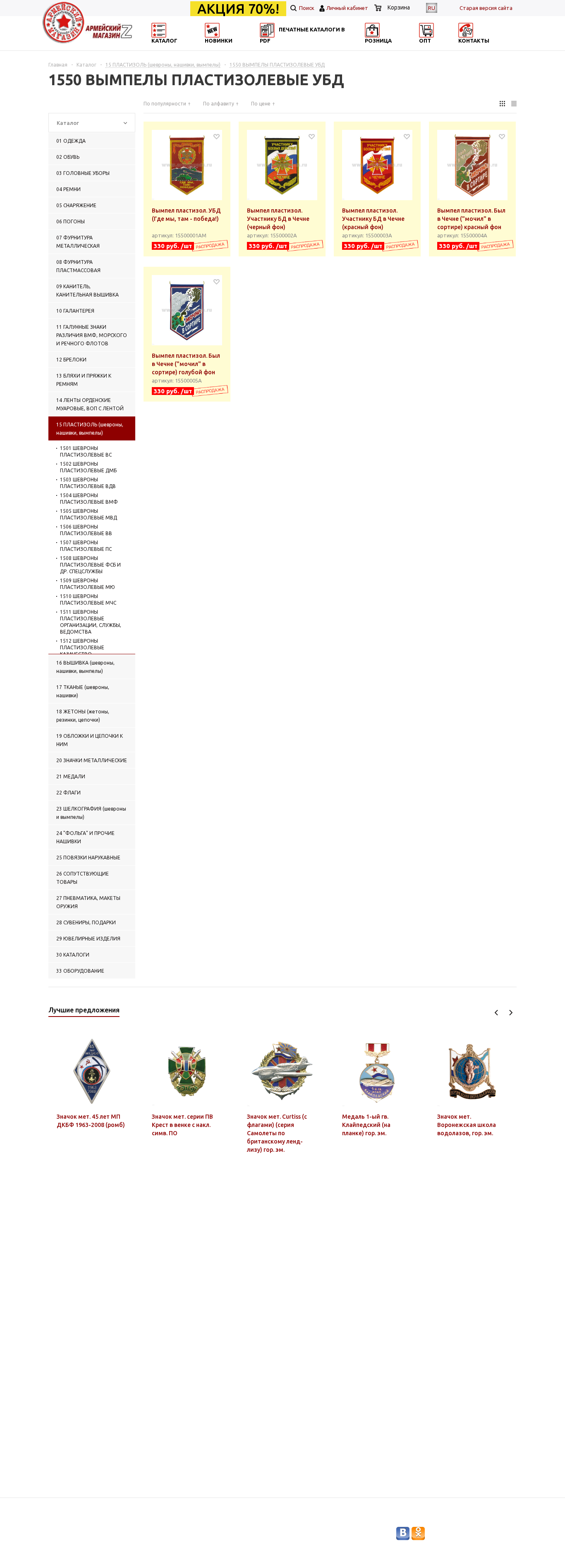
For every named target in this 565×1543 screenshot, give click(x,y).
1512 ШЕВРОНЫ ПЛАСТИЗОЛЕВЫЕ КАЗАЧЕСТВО (82, 647)
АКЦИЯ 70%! (238, 8)
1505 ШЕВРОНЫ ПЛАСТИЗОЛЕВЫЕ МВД (88, 514)
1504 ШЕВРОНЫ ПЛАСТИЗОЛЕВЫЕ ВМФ (89, 499)
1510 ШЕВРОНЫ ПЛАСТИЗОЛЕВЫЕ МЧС (88, 599)
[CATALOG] (160, 48)
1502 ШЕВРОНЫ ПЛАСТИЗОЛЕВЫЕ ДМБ (88, 467)
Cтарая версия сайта (486, 8)
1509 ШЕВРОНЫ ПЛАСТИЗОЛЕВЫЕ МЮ (87, 584)
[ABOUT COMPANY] (399, 48)
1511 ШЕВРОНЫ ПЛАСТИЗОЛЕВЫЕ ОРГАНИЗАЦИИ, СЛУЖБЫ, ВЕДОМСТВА (90, 621)
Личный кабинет (347, 8)
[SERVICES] (320, 48)
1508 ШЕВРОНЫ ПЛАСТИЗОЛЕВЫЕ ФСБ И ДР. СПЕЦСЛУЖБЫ (90, 564)
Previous (497, 1013)
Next (511, 1013)
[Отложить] (217, 136)
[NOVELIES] (239, 48)
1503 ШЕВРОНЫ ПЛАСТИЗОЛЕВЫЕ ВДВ (88, 483)
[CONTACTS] (480, 48)
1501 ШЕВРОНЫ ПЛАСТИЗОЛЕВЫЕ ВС (86, 451)
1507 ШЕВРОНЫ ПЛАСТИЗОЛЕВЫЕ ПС (86, 546)
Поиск (306, 8)
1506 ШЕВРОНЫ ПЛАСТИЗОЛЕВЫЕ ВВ (86, 530)
